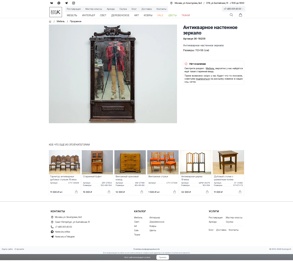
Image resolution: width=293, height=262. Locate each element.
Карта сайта (7, 249)
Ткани (185, 15)
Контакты (161, 9)
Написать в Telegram (65, 236)
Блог (134, 9)
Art (136, 15)
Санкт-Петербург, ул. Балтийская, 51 (72, 222)
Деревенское (120, 15)
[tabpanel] (113, 74)
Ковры (148, 15)
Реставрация (74, 9)
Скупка (123, 9)
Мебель (72, 15)
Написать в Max (62, 231)
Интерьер (88, 15)
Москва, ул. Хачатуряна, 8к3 (68, 217)
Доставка (146, 9)
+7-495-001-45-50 (232, 8)
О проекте (19, 249)
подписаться (203, 78)
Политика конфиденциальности (146, 249)
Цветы (172, 15)
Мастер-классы (93, 9)
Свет (103, 15)
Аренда (111, 9)
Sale (160, 15)
